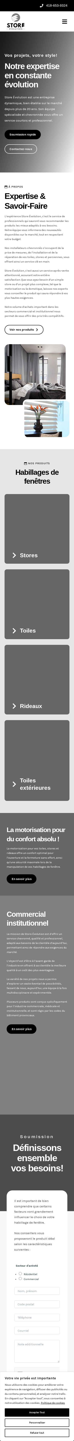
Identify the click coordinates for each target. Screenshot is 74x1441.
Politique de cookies (53, 1403)
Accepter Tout (37, 1412)
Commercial (31, 1279)
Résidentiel (30, 1274)
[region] (37, 1406)
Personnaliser (37, 1422)
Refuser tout (37, 1432)
